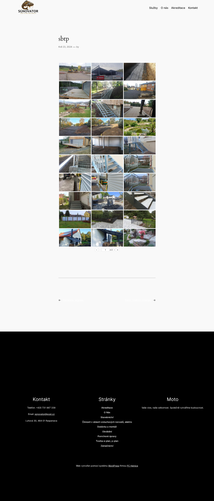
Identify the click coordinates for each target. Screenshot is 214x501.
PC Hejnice (132, 465)
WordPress (113, 465)
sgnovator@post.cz (45, 414)
